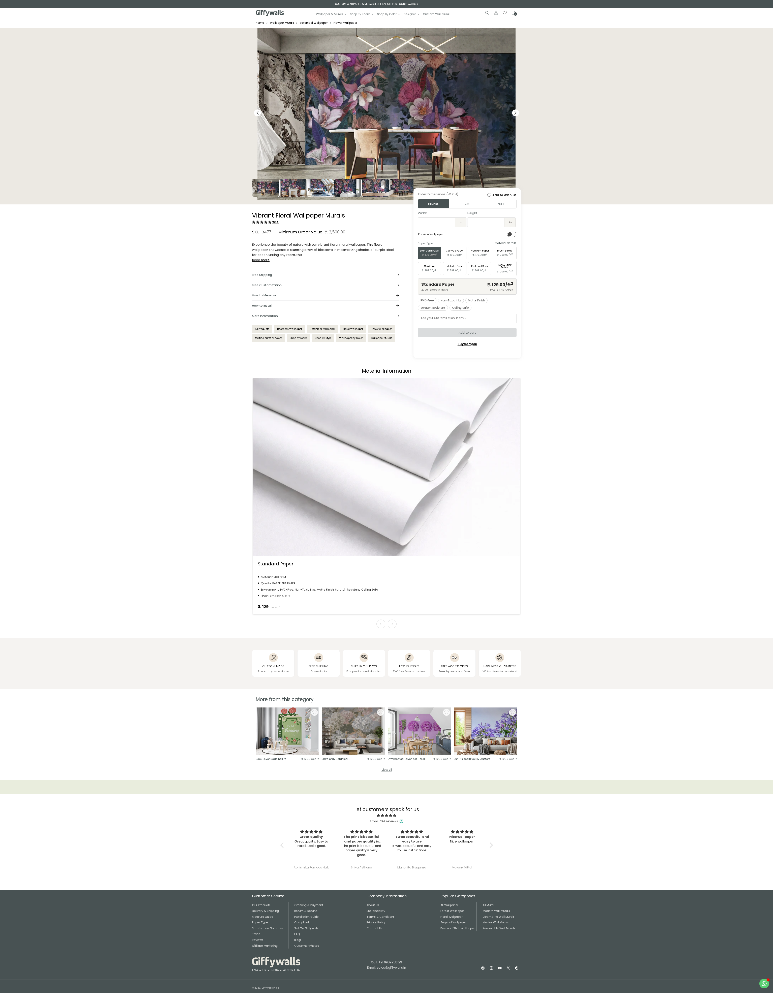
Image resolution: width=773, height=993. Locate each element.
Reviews (257, 940)
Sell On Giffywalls (306, 928)
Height (472, 213)
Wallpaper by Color (351, 338)
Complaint (301, 922)
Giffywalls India (270, 987)
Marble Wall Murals (496, 922)
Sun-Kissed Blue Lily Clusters (472, 759)
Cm (467, 204)
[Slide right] (392, 624)
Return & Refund (305, 911)
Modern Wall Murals (496, 911)
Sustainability (376, 911)
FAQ (297, 934)
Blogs (298, 940)
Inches (433, 204)
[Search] (487, 12)
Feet (501, 204)
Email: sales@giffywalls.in (386, 967)
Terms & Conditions (381, 917)
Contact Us (374, 928)
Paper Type (260, 922)
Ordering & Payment (308, 905)
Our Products (261, 905)
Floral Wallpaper (353, 329)
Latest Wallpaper (452, 911)
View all (386, 770)
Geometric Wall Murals (499, 917)
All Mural (488, 905)
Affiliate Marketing (265, 946)
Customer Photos (306, 946)
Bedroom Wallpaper (289, 329)
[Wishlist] (504, 13)
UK (264, 970)
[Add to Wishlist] (314, 712)
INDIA (275, 970)
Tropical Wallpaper (453, 922)
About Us (373, 905)
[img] (386, 816)
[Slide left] (380, 624)
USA (255, 970)
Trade (256, 934)
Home (260, 23)
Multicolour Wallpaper (268, 338)
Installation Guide (306, 917)
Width (422, 213)
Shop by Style (323, 338)
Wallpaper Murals (282, 23)
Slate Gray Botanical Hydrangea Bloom (335, 759)
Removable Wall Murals (499, 928)
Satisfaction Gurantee (267, 928)
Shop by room (298, 338)
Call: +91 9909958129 (386, 962)
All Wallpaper (449, 905)
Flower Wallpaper (345, 23)
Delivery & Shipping (265, 911)
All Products (262, 329)
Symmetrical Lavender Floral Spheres (406, 759)
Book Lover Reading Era (271, 759)
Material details (505, 243)
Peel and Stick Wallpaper (457, 928)
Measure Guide (262, 917)
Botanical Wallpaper (314, 23)
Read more (261, 260)
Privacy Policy (376, 922)
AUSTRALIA (291, 970)
